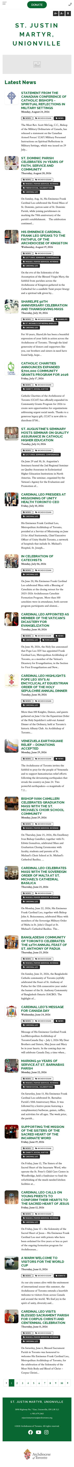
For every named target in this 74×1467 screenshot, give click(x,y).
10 (62, 1383)
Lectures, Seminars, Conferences (42, 258)
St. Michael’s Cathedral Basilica (40, 324)
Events (61, 1276)
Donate (37, 5)
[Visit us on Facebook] (30, 1433)
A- (62, 13)
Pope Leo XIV (50, 640)
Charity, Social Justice (36, 389)
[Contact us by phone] (70, 4)
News (28, 118)
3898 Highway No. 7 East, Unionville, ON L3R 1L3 (37, 1409)
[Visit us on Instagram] (46, 1433)
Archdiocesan (44, 118)
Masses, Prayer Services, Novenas (41, 184)
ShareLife (62, 319)
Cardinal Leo (31, 192)
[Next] (68, 1383)
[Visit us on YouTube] (38, 1433)
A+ (55, 13)
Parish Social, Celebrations (39, 188)
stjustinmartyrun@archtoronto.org (37, 1417)
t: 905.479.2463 (37, 1413)
